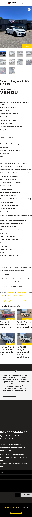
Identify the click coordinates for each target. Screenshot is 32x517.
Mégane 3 (2, 295)
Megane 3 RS (9, 295)
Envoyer (26, 495)
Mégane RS (3, 298)
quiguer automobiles (15, 301)
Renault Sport (11, 292)
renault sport (25, 301)
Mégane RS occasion (13, 298)
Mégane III (16, 295)
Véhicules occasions (21, 292)
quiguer (6, 301)
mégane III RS (24, 295)
